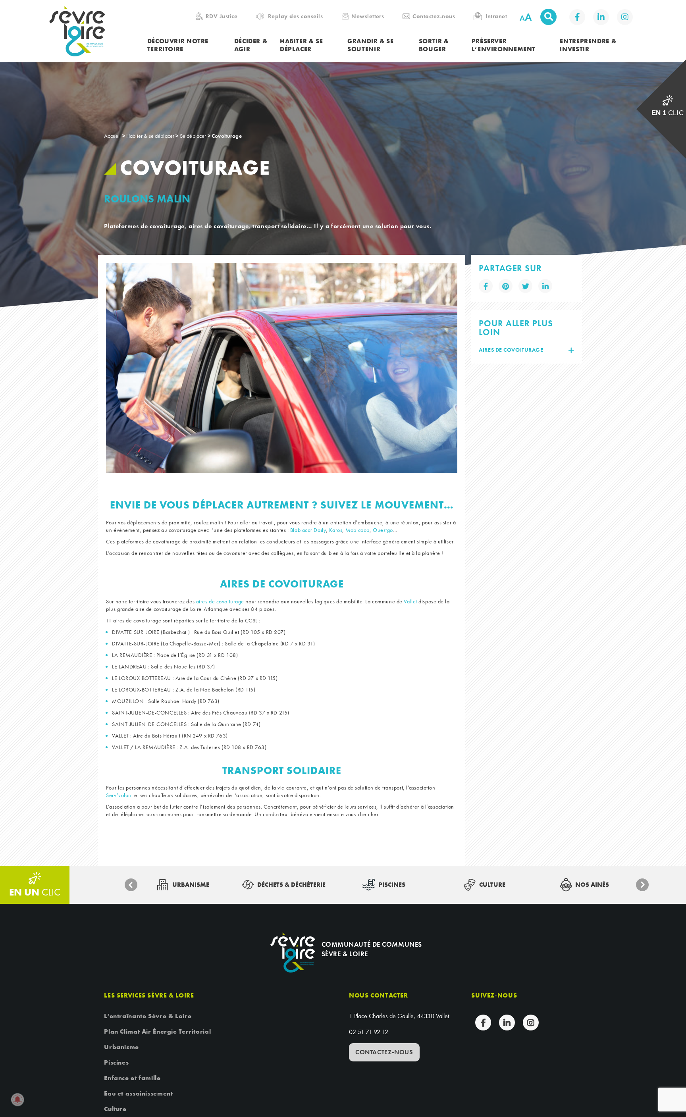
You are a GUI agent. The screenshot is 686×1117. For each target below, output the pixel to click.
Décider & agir (251, 45)
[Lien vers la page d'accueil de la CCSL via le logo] (98, 31)
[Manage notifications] (17, 1099)
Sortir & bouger (434, 45)
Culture (115, 1109)
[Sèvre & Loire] (292, 952)
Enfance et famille (132, 1078)
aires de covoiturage (220, 601)
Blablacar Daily (308, 529)
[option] (281, 368)
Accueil (112, 135)
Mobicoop (357, 529)
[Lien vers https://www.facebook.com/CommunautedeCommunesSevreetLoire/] (577, 17)
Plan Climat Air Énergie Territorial (157, 1031)
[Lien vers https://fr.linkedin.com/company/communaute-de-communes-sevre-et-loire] (601, 17)
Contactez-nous (433, 16)
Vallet (410, 601)
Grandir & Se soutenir (370, 45)
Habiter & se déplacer (301, 45)
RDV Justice (221, 16)
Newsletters (367, 16)
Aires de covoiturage (511, 350)
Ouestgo (383, 529)
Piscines (116, 1062)
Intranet (496, 16)
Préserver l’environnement (504, 45)
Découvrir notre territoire (177, 45)
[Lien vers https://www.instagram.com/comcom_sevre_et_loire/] (625, 17)
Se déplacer (193, 135)
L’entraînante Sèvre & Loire (147, 1016)
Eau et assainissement (138, 1093)
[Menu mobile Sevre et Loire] (668, 17)
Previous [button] (131, 884)
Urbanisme (121, 1047)
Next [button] (642, 884)
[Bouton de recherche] (548, 17)
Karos (335, 529)
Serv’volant (119, 795)
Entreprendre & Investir (588, 45)
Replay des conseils (295, 16)
